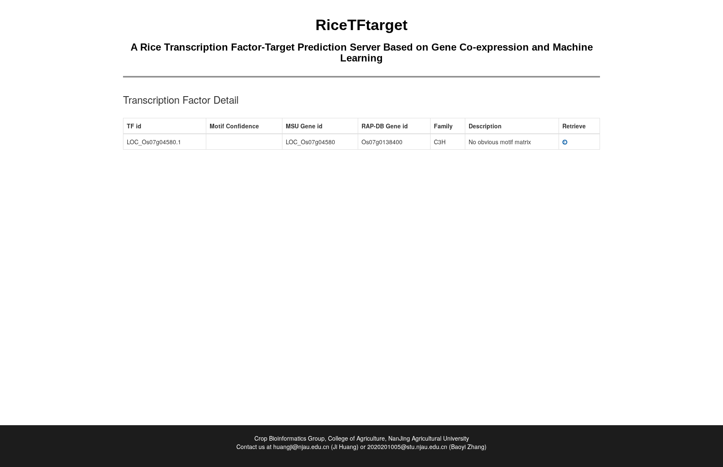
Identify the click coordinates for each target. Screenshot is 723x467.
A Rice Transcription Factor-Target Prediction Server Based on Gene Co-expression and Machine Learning (362, 52)
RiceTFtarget (361, 24)
